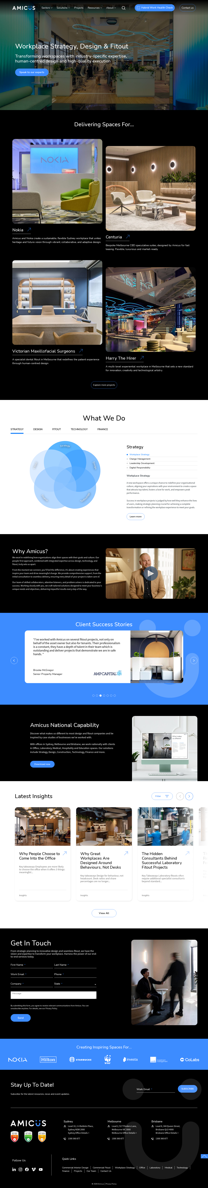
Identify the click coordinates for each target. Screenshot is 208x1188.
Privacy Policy (111, 1184)
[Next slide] (189, 796)
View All (104, 913)
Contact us (188, 7)
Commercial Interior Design (75, 1167)
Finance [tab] (102, 429)
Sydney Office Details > (78, 1132)
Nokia (18, 230)
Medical (168, 1167)
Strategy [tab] (17, 429)
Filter (158, 796)
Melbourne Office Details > (124, 1132)
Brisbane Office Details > (167, 1132)
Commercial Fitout (102, 1167)
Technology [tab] (79, 429)
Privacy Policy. (52, 1008)
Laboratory (155, 1167)
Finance (65, 1171)
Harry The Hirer (121, 358)
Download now (42, 764)
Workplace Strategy (139, 454)
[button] (18, 181)
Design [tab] (37, 429)
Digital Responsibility (139, 467)
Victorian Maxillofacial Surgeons (44, 351)
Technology (182, 1167)
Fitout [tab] (56, 429)
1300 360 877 (74, 1138)
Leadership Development (142, 463)
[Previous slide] (180, 796)
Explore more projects (104, 385)
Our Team (91, 1171)
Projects (78, 7)
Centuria (114, 237)
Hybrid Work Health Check (157, 7)
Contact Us (105, 1171)
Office (142, 1167)
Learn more (135, 516)
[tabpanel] (162, 482)
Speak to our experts (31, 72)
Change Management (139, 458)
